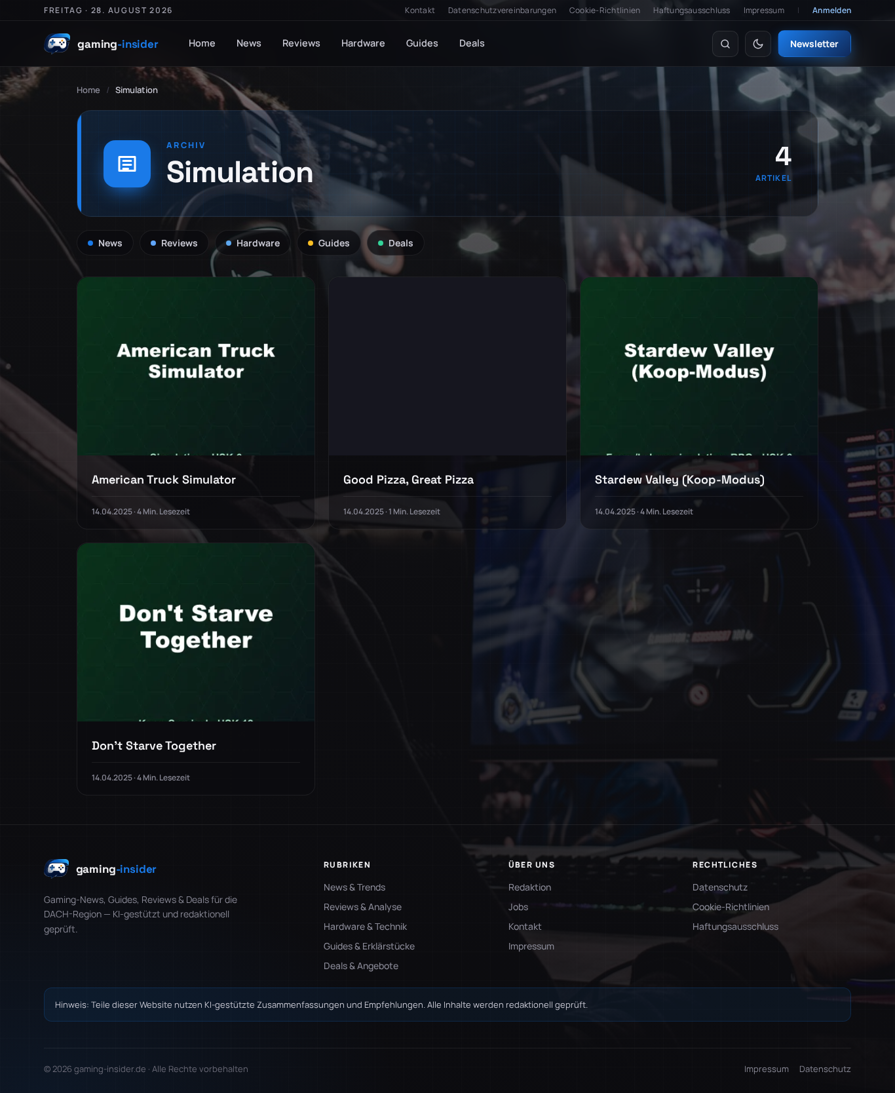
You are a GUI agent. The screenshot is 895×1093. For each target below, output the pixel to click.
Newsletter (814, 43)
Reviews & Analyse (363, 906)
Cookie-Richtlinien (604, 10)
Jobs (518, 906)
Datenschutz (720, 887)
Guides (422, 43)
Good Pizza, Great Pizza (408, 479)
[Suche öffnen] (725, 44)
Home (202, 43)
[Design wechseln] (758, 44)
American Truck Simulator (164, 479)
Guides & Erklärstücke (369, 946)
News (249, 43)
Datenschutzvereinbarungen (502, 10)
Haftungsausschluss (691, 10)
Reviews (301, 43)
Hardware (363, 43)
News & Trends (354, 887)
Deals (472, 43)
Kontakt (420, 10)
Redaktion (529, 887)
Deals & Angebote (361, 965)
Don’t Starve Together (154, 745)
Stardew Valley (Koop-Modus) (680, 479)
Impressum (764, 10)
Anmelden (831, 10)
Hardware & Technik (365, 926)
